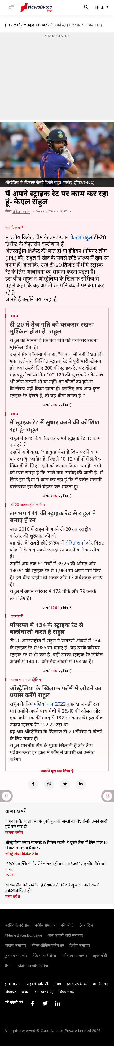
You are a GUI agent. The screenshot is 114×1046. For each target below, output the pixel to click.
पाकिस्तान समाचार (74, 955)
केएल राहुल (81, 237)
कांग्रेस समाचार (45, 925)
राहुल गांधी (100, 955)
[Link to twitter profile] (45, 1003)
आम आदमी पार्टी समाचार (65, 935)
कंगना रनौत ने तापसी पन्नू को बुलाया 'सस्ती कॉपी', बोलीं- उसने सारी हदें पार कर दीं (56, 824)
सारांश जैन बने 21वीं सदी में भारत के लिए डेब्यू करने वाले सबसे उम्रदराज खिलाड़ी (52, 888)
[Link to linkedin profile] (57, 1003)
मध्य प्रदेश (12, 896)
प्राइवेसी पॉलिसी (37, 983)
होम (7, 24)
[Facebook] (33, 784)
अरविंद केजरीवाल (17, 925)
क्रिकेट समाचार (79, 945)
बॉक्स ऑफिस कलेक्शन (48, 945)
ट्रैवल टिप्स (86, 925)
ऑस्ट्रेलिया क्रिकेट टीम (21, 853)
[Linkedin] (81, 784)
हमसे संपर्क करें (77, 983)
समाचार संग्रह (44, 991)
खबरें (17, 24)
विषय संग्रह (66, 991)
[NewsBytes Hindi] (36, 7)
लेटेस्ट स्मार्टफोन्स (44, 955)
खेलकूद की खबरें (35, 24)
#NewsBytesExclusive (23, 935)
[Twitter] (65, 784)
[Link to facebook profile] (32, 1003)
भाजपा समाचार (15, 945)
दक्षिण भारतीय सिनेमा (33, 965)
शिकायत (10, 991)
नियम (57, 983)
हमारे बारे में (13, 983)
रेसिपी (9, 965)
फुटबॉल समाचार (16, 955)
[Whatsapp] (49, 784)
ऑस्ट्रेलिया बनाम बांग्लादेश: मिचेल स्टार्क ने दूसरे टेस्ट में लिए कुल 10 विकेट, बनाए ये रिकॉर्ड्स (56, 845)
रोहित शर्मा (75, 542)
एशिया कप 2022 (49, 704)
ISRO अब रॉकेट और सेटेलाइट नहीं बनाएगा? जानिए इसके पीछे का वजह (55, 866)
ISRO (10, 875)
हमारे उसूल (100, 983)
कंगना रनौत (14, 832)
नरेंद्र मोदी (67, 925)
